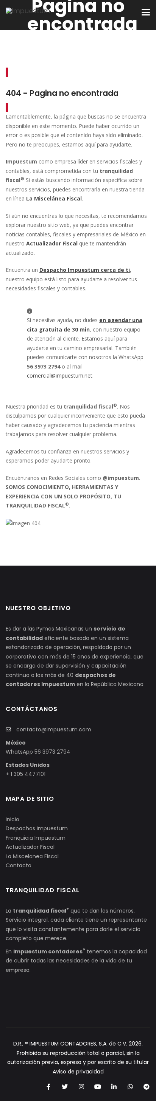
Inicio (12, 819)
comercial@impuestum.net (59, 375)
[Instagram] (81, 1087)
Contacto (18, 865)
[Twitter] (65, 1087)
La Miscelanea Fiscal (32, 856)
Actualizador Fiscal (30, 847)
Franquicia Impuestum (36, 838)
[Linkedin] (113, 1087)
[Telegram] (146, 1087)
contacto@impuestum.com (53, 729)
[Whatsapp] (130, 1087)
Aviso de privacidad (78, 1071)
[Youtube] (97, 1087)
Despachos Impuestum (37, 828)
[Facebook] (48, 1087)
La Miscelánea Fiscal (54, 198)
